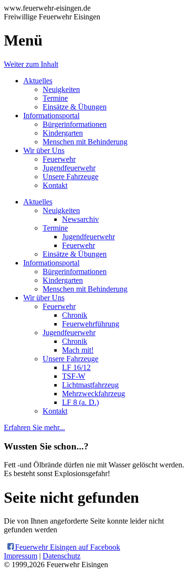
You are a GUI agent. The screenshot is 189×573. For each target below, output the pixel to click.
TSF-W (73, 376)
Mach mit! (78, 350)
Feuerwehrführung (90, 324)
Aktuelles (37, 81)
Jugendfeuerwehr (69, 168)
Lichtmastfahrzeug (90, 385)
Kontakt (55, 185)
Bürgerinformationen (75, 124)
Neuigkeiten (61, 89)
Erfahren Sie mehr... (34, 427)
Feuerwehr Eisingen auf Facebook (66, 547)
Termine (55, 98)
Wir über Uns (43, 150)
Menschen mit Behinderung (85, 142)
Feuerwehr (59, 159)
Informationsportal (51, 115)
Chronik (74, 315)
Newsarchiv (80, 219)
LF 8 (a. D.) (80, 402)
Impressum (20, 556)
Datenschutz (61, 556)
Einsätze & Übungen (75, 107)
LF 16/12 (76, 367)
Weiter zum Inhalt (31, 64)
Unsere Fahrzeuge (70, 176)
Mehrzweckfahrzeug (93, 393)
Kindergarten (63, 133)
